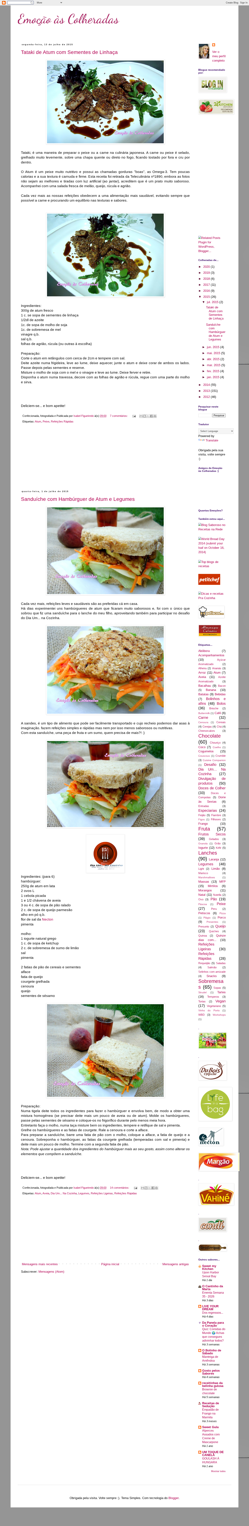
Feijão (201, 815)
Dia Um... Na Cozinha (64, 1193)
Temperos (213, 996)
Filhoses (216, 819)
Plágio (207, 917)
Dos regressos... (212, 1312)
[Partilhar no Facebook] (151, 416)
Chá (219, 726)
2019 (207, 272)
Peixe (46, 421)
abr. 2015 (213, 359)
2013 (207, 391)
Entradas (203, 806)
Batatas (203, 694)
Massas (203, 881)
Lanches (207, 853)
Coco (201, 747)
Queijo (220, 926)
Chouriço (215, 742)
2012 (207, 397)
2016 (207, 291)
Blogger (173, 1498)
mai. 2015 (214, 353)
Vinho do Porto (209, 1010)
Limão (215, 868)
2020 (207, 266)
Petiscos (204, 913)
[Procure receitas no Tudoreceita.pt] (212, 566)
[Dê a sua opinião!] (144, 416)
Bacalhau (204, 685)
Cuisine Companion (214, 760)
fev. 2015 (213, 371)
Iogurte (203, 847)
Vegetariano (214, 1005)
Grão (218, 843)
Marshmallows (206, 877)
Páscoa (202, 904)
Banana (211, 690)
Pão (214, 899)
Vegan (220, 1001)
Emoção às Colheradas (68, 19)
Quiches (214, 931)
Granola (203, 843)
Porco (222, 917)
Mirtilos (213, 886)
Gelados (214, 839)
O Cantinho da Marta (212, 1288)
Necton (47, 919)
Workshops (219, 1015)
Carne (203, 718)
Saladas (221, 963)
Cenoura (203, 722)
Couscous (204, 756)
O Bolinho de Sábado (211, 1352)
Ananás (216, 668)
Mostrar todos (218, 1471)
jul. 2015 (213, 302)
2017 (207, 285)
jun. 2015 (213, 347)
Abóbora (204, 651)
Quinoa (202, 935)
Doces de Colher (212, 788)
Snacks (212, 976)
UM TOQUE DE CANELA (213, 1453)
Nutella (217, 894)
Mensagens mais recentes (40, 1264)
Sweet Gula (210, 1427)
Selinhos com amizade (212, 971)
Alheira (202, 668)
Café (218, 713)
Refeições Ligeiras (102, 1193)
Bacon (222, 685)
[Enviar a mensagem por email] (141, 416)
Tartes (221, 992)
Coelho (217, 747)
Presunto (203, 926)
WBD (201, 1014)
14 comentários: (120, 1187)
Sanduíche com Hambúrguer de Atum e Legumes (78, 499)
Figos (201, 819)
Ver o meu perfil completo (219, 56)
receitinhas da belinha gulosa (212, 1384)
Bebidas (220, 694)
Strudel (202, 992)
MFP (222, 881)
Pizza (222, 913)
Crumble (220, 755)
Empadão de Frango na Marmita (210, 1413)
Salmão (212, 967)
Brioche (213, 708)
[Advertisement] (105, 458)
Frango (203, 823)
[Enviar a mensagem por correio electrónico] (134, 415)
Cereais (221, 722)
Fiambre (216, 815)
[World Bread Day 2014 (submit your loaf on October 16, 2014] (212, 552)
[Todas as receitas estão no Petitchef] (209, 584)
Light (201, 868)
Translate (212, 440)
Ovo (200, 899)
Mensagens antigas (175, 1264)
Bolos (221, 703)
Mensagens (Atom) (51, 1271)
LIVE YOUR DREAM (210, 1308)
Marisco (203, 873)
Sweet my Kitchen (209, 1267)
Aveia (45, 1193)
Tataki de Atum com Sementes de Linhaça (69, 52)
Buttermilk (204, 713)
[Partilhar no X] (148, 416)
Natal (201, 894)
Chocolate (209, 736)
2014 (207, 385)
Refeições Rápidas (62, 421)
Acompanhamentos (211, 655)
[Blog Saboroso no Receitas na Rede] (212, 529)
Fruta (204, 829)
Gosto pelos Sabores (211, 1372)
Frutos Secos (212, 834)
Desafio (210, 765)
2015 (207, 297)
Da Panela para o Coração (213, 1324)
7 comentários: (119, 415)
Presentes (212, 922)
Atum (38, 421)
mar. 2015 (214, 365)
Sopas (217, 987)
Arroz (202, 672)
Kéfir (218, 847)
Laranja (214, 859)
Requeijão (204, 963)
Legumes (83, 1193)
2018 (207, 278)
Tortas (202, 1001)
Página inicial (110, 1264)
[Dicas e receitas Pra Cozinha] (212, 598)
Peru (214, 908)
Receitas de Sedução (210, 1405)
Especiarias (207, 810)
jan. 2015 (213, 377)
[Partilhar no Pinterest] (155, 416)
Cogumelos (206, 751)
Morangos (205, 890)
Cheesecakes (206, 730)
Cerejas (207, 726)
